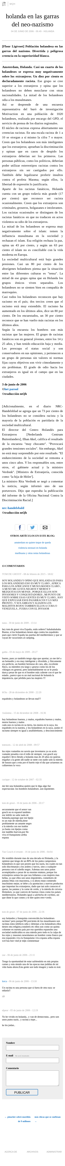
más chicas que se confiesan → (48, 1119)
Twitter (32, 527)
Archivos (32, 1152)
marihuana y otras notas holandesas (32, 553)
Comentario (12, 1068)
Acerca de (11, 1152)
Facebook (20, 527)
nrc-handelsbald (13, 508)
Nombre (10, 1043)
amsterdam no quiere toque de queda (32, 542)
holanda (49, 31)
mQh (12, 4)
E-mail (18, 1055)
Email (45, 527)
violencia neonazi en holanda (32, 547)
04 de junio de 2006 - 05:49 (26, 31)
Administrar (54, 1152)
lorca (5, 981)
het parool (11, 389)
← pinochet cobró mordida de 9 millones (17, 1119)
